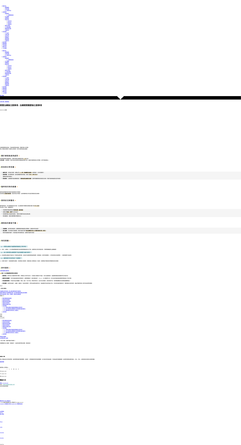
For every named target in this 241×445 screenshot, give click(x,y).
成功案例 (5, 31)
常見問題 (5, 305)
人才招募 (5, 48)
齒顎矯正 (7, 18)
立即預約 (2, 411)
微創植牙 (7, 13)
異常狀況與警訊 (6, 302)
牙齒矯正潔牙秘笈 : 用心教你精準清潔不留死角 (10, 291)
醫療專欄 (2, 361)
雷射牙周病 (7, 25)
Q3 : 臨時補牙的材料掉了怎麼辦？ (11, 310)
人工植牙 (7, 33)
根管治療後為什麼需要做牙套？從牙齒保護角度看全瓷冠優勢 (13, 292)
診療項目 (5, 12)
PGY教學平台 (8, 10)
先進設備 (7, 9)
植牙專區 (5, 42)
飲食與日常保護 (6, 299)
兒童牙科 (7, 30)
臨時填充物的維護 (7, 301)
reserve (1, 412)
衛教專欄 (5, 43)
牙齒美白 (10, 24)
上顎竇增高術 (11, 15)
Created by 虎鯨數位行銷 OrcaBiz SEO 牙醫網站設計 (11, 403)
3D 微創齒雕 (8, 27)
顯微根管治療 (8, 28)
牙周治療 (7, 34)
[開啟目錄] (1, 314)
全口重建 (7, 16)
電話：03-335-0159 (4, 383)
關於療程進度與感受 (7, 298)
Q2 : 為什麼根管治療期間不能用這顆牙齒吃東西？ (15, 308)
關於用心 (5, 6)
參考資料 (5, 311)
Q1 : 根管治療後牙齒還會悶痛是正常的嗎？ (13, 307)
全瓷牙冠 (10, 21)
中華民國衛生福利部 (4, 270)
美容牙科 (7, 19)
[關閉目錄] (3, 318)
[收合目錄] (3, 295)
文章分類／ (2, 101)
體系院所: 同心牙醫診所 (5, 400)
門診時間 (5, 45)
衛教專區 (7, 101)
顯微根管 (7, 39)
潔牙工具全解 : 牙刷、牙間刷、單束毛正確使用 (10, 294)
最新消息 (5, 46)
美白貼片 (10, 22)
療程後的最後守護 (7, 304)
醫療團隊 (7, 7)
